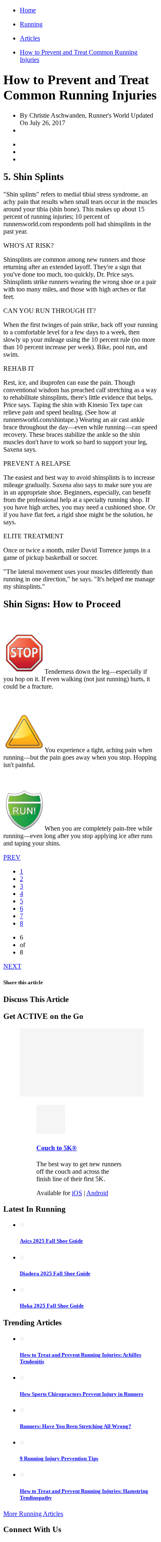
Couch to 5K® (56, 1147)
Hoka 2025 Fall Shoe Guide (52, 1306)
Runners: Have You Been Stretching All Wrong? (75, 1426)
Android (97, 1192)
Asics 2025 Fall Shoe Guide (51, 1241)
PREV (12, 857)
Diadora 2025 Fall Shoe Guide (55, 1273)
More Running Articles (33, 1513)
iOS (77, 1192)
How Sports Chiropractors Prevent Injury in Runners (81, 1394)
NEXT (12, 966)
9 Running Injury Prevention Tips (59, 1458)
